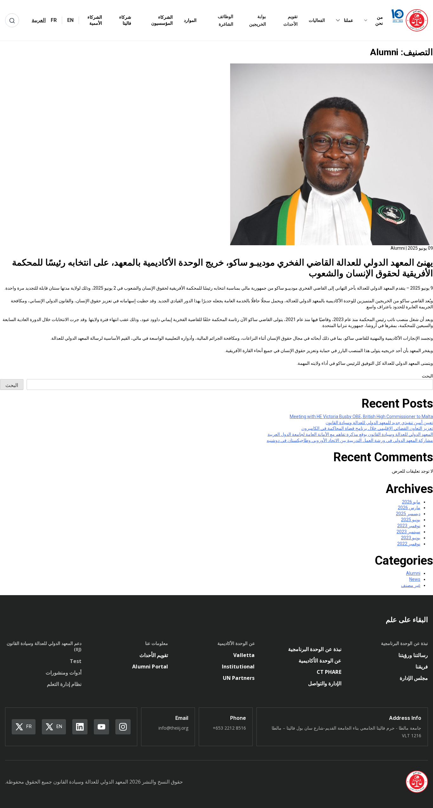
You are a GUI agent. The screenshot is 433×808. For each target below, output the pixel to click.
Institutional (238, 666)
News (414, 579)
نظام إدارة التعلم (64, 683)
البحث (427, 375)
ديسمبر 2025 (408, 513)
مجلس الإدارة (414, 677)
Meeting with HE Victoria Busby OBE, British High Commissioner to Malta (361, 416)
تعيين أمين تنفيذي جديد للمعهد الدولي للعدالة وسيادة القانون (379, 422)
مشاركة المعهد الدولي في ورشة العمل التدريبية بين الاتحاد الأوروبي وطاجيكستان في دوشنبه (350, 440)
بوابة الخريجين (257, 20)
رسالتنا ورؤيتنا (413, 655)
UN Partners (239, 677)
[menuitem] (70, 20)
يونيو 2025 (410, 519)
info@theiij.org (173, 728)
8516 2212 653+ (229, 728)
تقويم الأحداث (290, 20)
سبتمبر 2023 (408, 531)
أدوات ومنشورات (63, 672)
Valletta (244, 655)
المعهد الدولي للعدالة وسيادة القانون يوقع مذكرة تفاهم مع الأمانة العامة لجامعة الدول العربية (350, 434)
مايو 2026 (411, 501)
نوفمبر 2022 (408, 543)
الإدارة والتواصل (324, 683)
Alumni (413, 573)
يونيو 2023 (410, 537)
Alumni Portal (150, 666)
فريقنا (422, 666)
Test (76, 661)
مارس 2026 (409, 507)
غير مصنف (410, 585)
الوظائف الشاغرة (225, 20)
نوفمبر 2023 (408, 525)
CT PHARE (329, 671)
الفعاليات (317, 20)
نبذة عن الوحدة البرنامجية (314, 649)
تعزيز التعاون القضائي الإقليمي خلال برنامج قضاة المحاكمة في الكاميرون (367, 428)
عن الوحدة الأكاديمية (320, 660)
